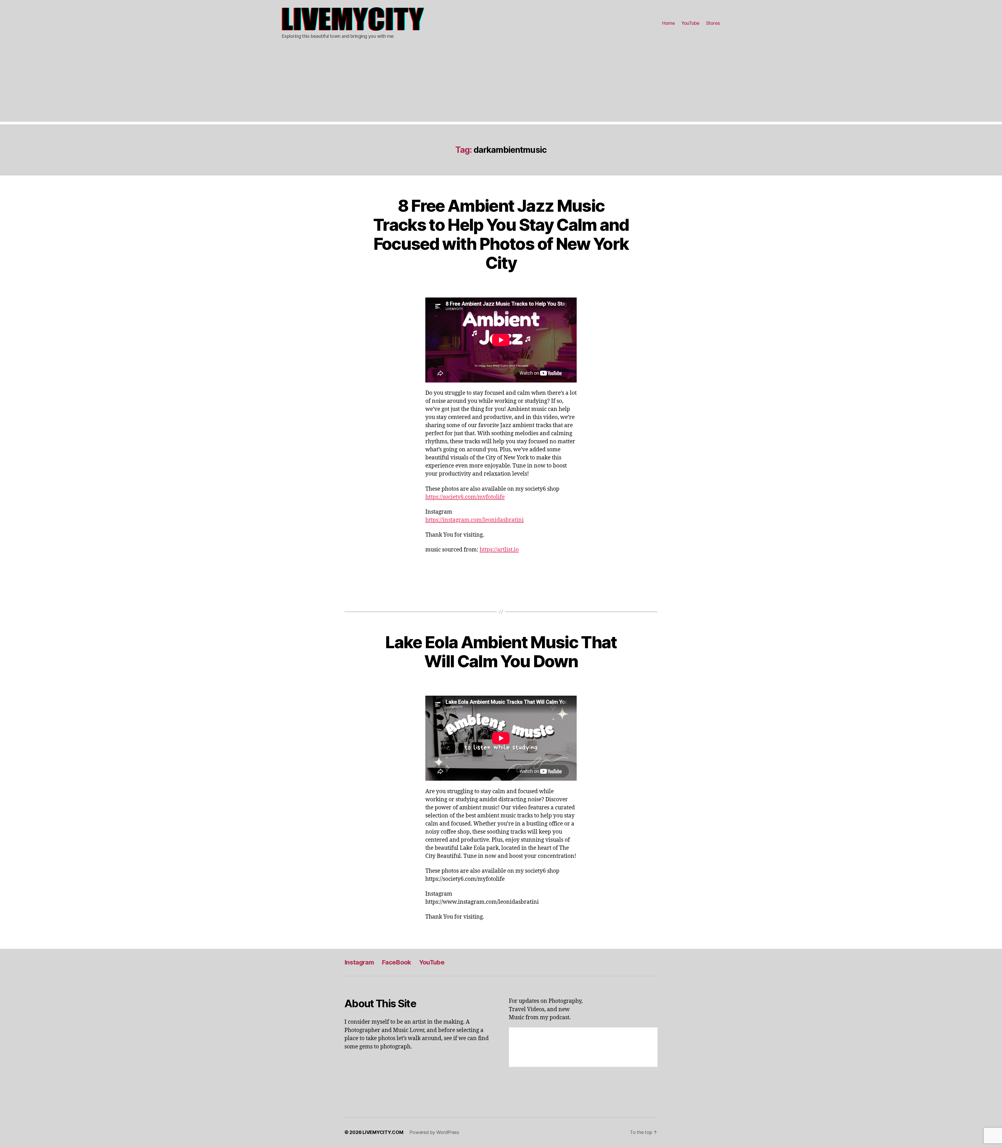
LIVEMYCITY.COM (382, 1132)
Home (668, 23)
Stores (713, 23)
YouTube (690, 23)
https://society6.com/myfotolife (465, 497)
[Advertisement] (501, 85)
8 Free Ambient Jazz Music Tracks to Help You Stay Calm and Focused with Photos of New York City (501, 234)
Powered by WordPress (434, 1132)
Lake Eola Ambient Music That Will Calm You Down (501, 651)
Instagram (359, 962)
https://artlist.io (499, 549)
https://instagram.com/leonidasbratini (474, 520)
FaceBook (396, 962)
